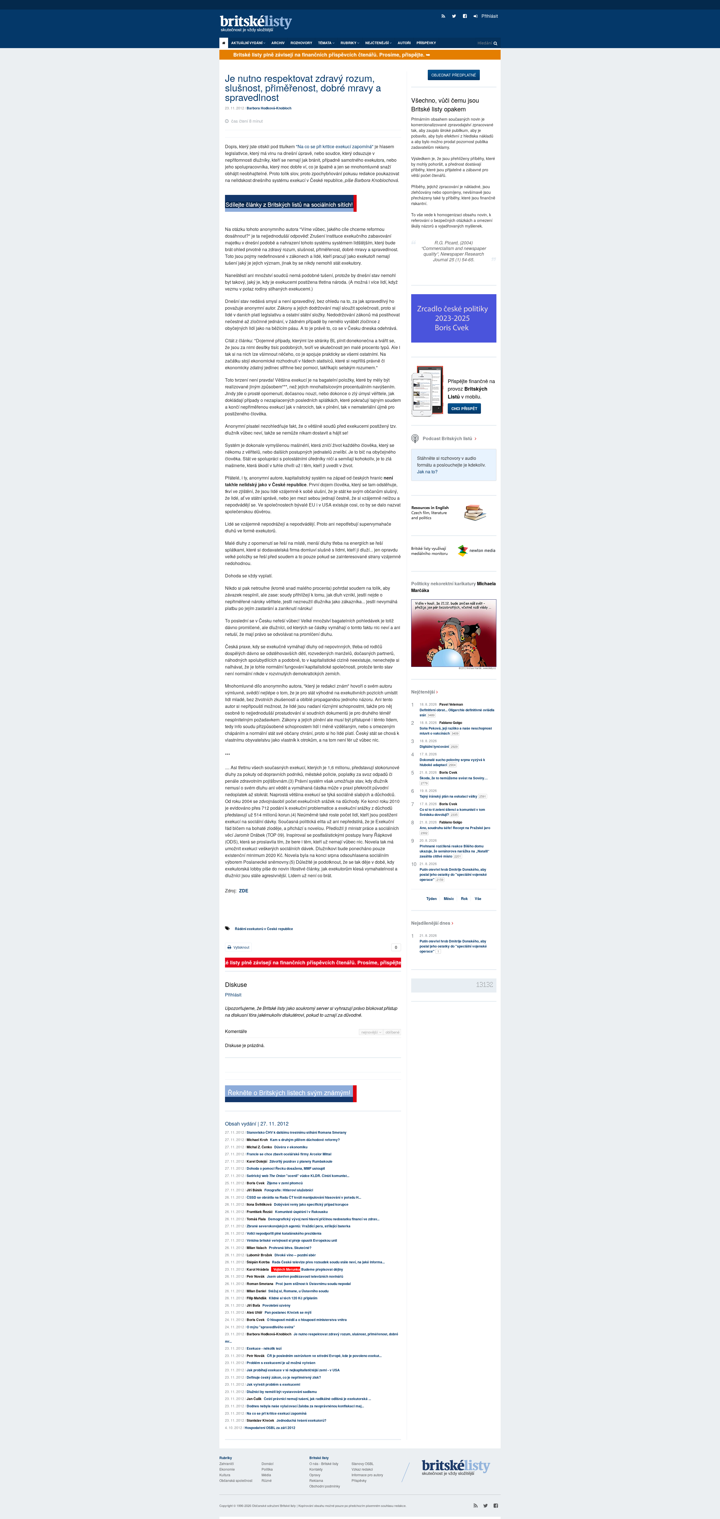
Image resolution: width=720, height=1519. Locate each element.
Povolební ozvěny (276, 1305)
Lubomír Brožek (259, 1254)
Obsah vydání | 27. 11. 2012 (257, 1123)
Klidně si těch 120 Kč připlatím (293, 1297)
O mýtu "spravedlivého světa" (271, 1326)
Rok (464, 898)
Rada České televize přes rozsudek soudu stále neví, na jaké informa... (328, 1261)
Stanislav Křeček (260, 1420)
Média (266, 1474)
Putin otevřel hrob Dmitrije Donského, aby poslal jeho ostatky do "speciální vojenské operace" (453, 874)
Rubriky (349, 42)
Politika (267, 1469)
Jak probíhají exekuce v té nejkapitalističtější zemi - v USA (293, 1369)
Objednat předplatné (453, 75)
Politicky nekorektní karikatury (453, 586)
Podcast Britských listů (447, 438)
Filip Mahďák (257, 1297)
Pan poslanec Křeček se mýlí (288, 1312)
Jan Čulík (254, 1398)
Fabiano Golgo (450, 722)
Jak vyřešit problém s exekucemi (273, 1384)
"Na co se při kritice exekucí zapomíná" (335, 146)
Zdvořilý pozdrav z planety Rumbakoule (300, 1161)
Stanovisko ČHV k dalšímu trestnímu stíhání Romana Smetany (296, 1132)
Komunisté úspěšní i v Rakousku (301, 1211)
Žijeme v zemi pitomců (285, 1182)
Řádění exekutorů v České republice (264, 928)
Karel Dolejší (257, 1161)
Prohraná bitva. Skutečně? (290, 1247)
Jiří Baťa (253, 1305)
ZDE (243, 890)
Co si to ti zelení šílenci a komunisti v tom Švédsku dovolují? (452, 812)
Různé (267, 1480)
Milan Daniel (256, 1290)
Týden (431, 898)
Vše (478, 898)
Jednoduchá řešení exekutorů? (301, 1420)
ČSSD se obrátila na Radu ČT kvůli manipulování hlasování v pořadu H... (304, 1197)
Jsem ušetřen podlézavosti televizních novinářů (305, 1276)
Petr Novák (256, 1276)
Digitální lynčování (439, 746)
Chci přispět (464, 408)
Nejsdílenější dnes (430, 923)
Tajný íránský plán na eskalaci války (453, 796)
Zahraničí (226, 1463)
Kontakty (316, 1469)
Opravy (314, 1474)
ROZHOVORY (301, 42)
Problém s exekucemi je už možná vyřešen (281, 1362)
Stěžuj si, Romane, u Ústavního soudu (298, 1290)
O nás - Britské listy (323, 1463)
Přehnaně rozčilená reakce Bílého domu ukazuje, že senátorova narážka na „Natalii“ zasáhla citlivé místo (454, 851)
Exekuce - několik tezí (264, 1348)
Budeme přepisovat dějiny (322, 1269)
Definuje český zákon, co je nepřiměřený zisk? (284, 1377)
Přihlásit (489, 16)
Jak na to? (427, 471)
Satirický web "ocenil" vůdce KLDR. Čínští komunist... (298, 1175)
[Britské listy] (291, 204)
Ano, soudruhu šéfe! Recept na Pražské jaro (455, 830)
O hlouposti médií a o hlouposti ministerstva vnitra (307, 1319)
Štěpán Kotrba (258, 1261)
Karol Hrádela (258, 1269)
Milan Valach (257, 1247)
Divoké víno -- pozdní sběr (295, 1254)
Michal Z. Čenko (259, 1146)
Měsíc (449, 898)
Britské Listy (456, 1468)
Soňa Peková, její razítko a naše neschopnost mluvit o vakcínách (456, 731)
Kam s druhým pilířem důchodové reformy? (305, 1139)
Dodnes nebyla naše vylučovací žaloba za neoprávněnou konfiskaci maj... (305, 1405)
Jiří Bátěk (254, 1189)
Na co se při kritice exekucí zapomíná (277, 1413)
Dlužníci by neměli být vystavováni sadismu (282, 1391)
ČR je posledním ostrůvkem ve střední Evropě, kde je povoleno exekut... (324, 1355)
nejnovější (370, 1032)
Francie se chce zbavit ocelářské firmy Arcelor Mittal (289, 1153)
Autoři (404, 42)
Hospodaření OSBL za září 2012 (270, 1427)
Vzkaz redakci (362, 1469)
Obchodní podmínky (324, 1486)
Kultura (224, 1474)
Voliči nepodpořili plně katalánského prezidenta (284, 1233)
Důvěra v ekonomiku (290, 1146)
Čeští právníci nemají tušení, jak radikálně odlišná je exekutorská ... (317, 1398)
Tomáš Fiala (256, 1218)
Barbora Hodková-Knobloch (269, 108)
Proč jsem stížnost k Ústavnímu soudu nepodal (313, 1283)
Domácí (267, 1463)
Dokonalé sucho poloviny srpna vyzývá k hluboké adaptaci (452, 762)
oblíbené (392, 1032)
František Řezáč (260, 1211)
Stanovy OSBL (363, 1463)
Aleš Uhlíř (254, 1312)
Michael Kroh (257, 1139)
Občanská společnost (235, 1480)
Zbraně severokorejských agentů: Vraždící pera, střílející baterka (298, 1225)
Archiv (278, 42)
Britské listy (258, 24)
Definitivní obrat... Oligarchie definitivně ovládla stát (457, 712)
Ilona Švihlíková (259, 1204)
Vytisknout (241, 947)
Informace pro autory (367, 1474)
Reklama (316, 1480)
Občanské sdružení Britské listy (274, 1505)
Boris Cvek (256, 1182)
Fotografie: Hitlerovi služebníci (288, 1189)
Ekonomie (227, 1469)
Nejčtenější (423, 691)
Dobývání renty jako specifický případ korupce (311, 1204)
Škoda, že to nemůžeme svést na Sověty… (454, 780)
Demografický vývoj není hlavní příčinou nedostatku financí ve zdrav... (323, 1218)
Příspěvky (426, 42)
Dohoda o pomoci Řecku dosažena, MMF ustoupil (286, 1168)
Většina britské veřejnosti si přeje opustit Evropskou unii (292, 1240)
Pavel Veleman (451, 704)
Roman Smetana (260, 1283)
